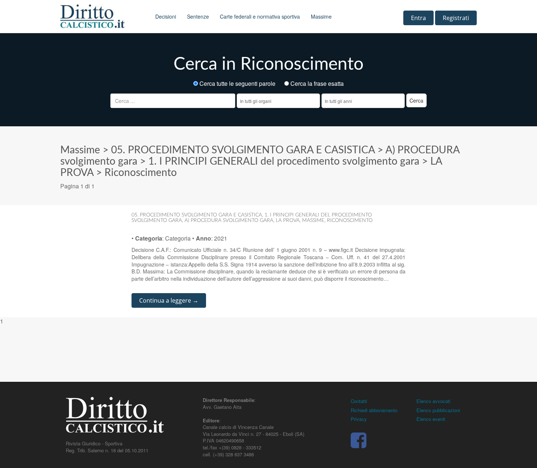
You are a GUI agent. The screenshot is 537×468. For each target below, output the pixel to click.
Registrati (456, 18)
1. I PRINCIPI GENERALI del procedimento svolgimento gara (283, 161)
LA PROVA (288, 220)
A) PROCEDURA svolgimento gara (228, 220)
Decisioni (165, 16)
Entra (418, 18)
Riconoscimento (140, 173)
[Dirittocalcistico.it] (102, 16)
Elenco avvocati (433, 401)
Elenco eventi (430, 418)
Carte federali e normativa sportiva (260, 16)
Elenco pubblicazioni (438, 410)
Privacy (359, 418)
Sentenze (198, 16)
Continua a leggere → (168, 300)
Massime (321, 16)
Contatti (359, 401)
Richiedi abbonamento (374, 410)
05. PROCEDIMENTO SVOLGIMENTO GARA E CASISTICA (243, 150)
